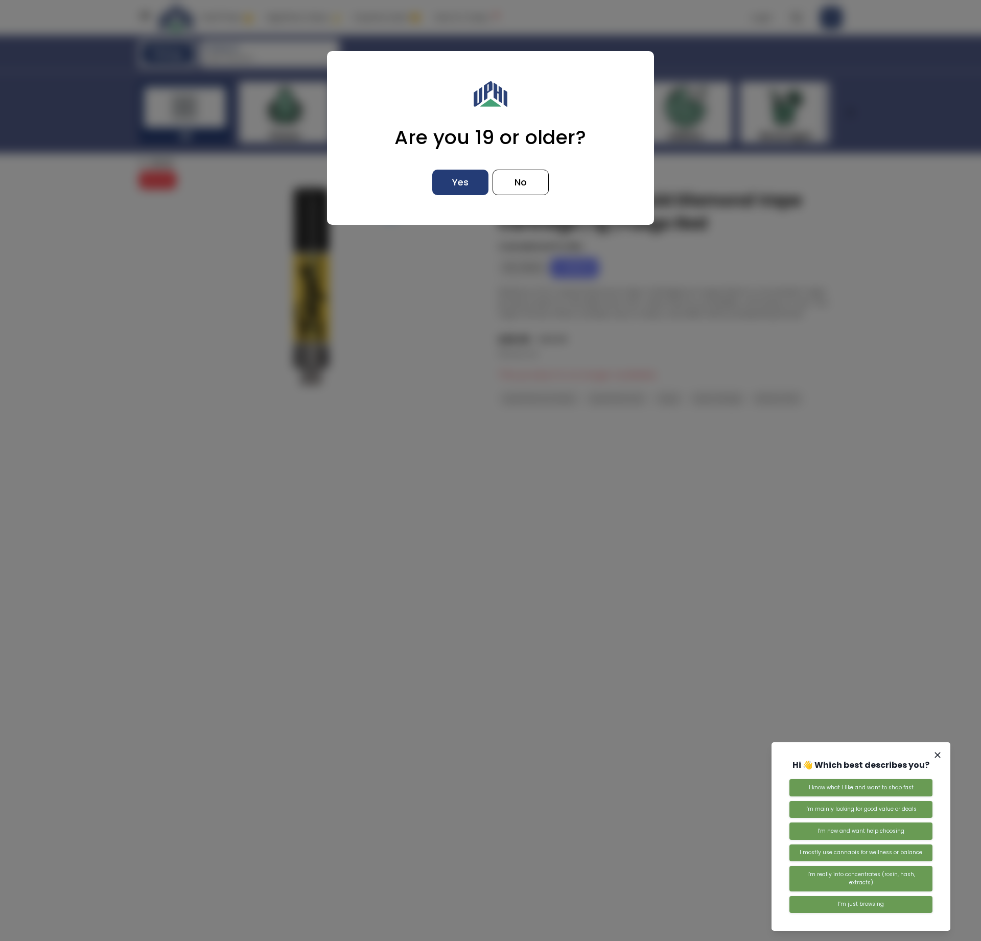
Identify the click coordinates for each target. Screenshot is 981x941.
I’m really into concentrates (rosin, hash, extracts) (861, 878)
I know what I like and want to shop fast (861, 787)
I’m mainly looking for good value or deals (861, 809)
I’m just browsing (861, 904)
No (521, 182)
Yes (460, 182)
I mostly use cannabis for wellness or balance (861, 852)
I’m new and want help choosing (861, 831)
